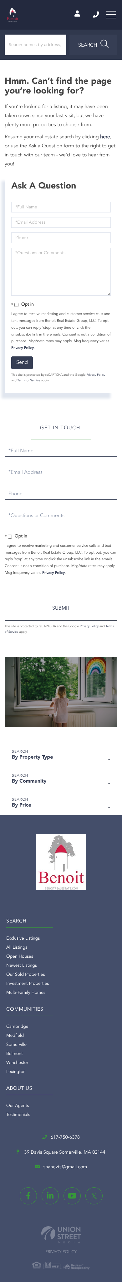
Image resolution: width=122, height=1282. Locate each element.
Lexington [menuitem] (16, 1072)
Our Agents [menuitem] (17, 1106)
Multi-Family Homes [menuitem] (25, 993)
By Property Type (32, 757)
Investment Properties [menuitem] (27, 984)
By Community (29, 781)
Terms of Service (29, 380)
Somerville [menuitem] (16, 1045)
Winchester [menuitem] (17, 1063)
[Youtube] (72, 1195)
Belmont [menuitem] (14, 1054)
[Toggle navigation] (111, 14)
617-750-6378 (96, 15)
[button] (93, 45)
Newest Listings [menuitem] (21, 966)
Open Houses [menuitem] (19, 957)
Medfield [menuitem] (15, 1036)
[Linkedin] (50, 1195)
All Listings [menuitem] (16, 948)
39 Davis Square (64, 1152)
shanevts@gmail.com (65, 1167)
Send (22, 362)
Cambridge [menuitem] (17, 1027)
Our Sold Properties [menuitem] (25, 975)
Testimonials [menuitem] (18, 1115)
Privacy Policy (22, 348)
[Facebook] (28, 1195)
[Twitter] (94, 1195)
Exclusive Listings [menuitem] (23, 938)
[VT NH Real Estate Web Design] (61, 1234)
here (105, 137)
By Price (21, 805)
